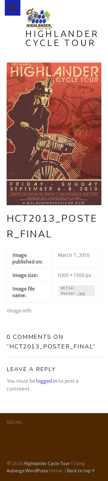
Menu (12, 8)
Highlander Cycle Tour (62, 38)
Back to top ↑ (81, 470)
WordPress (37, 470)
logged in (47, 381)
